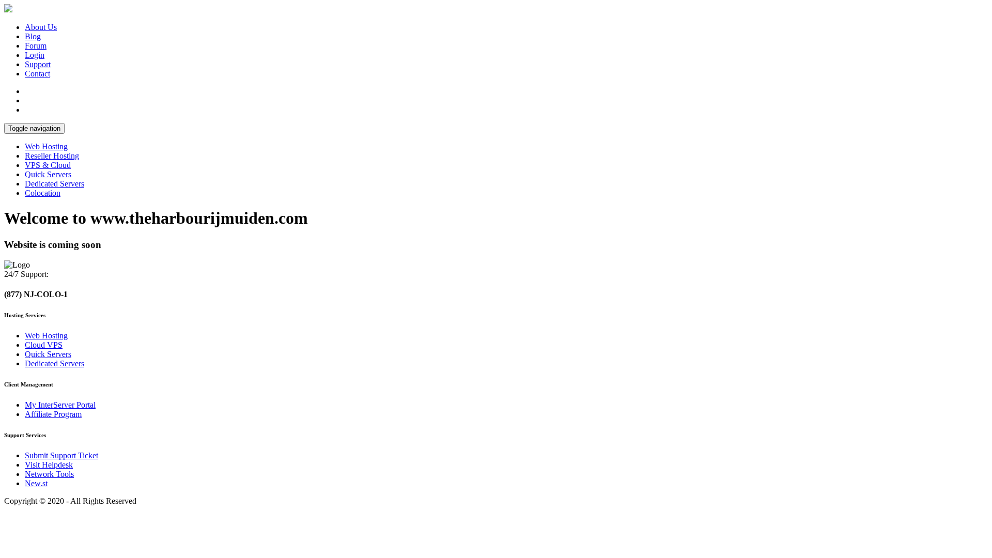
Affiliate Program (53, 414)
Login (34, 55)
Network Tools (49, 474)
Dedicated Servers (54, 183)
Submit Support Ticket (61, 455)
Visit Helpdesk (49, 464)
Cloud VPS (44, 344)
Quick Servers (48, 174)
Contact (37, 73)
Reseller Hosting (52, 155)
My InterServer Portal (60, 404)
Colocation (42, 193)
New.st (36, 483)
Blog (33, 36)
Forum (36, 45)
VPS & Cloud (48, 165)
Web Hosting (46, 146)
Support (38, 64)
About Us (41, 27)
